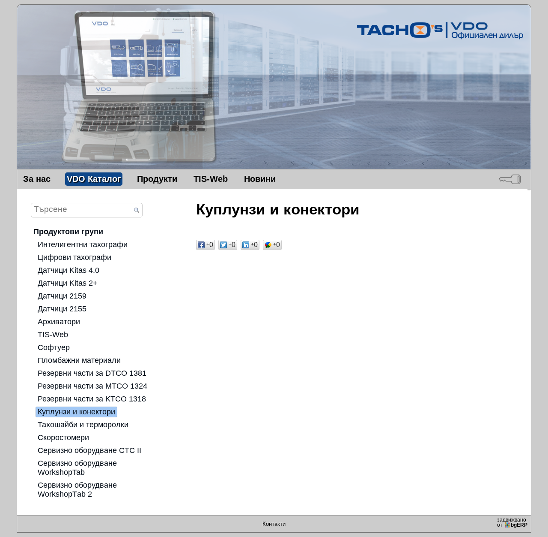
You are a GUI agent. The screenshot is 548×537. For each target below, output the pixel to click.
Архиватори (59, 321)
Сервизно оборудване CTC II (89, 450)
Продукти (157, 179)
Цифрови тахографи (74, 257)
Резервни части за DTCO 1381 (92, 373)
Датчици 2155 (62, 309)
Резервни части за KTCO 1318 (92, 399)
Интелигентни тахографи (83, 244)
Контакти (274, 524)
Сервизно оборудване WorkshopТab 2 (77, 489)
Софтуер (54, 347)
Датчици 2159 (62, 296)
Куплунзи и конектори (76, 411)
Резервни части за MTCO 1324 (92, 386)
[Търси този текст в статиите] (136, 210)
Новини (260, 179)
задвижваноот (512, 522)
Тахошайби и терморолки (83, 424)
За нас (37, 179)
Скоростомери (63, 437)
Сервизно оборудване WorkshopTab (77, 468)
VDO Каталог (94, 179)
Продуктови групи (68, 231)
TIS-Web (211, 179)
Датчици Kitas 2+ (68, 283)
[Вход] (509, 179)
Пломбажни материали (79, 360)
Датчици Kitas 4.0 (68, 270)
